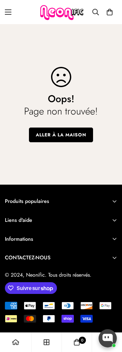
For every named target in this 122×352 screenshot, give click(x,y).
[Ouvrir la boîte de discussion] (108, 338)
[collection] (46, 342)
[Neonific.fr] (61, 12)
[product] (16, 342)
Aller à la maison (61, 134)
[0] (109, 12)
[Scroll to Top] (110, 317)
